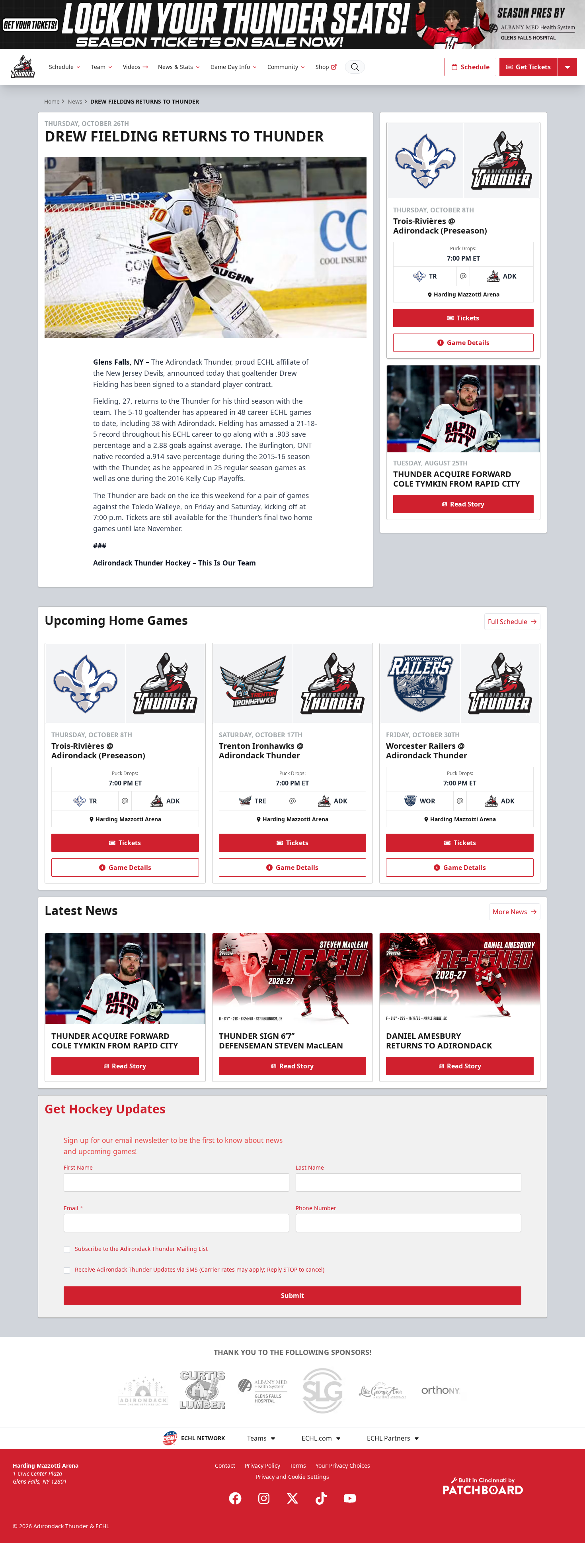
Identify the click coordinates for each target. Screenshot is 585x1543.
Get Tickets (533, 67)
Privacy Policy (262, 1465)
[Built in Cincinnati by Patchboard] (483, 1485)
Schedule (61, 67)
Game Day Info (230, 67)
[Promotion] (292, 24)
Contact (225, 1465)
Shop (322, 67)
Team (98, 67)
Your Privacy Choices (343, 1465)
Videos (131, 67)
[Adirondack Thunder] (23, 67)
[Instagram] (264, 1498)
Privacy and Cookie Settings (292, 1476)
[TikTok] (321, 1498)
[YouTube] (350, 1498)
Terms (298, 1465)
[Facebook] (235, 1498)
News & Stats (175, 67)
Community (282, 67)
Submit (292, 1295)
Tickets (468, 318)
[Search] (355, 67)
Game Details (468, 342)
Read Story (467, 504)
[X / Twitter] (292, 1498)
